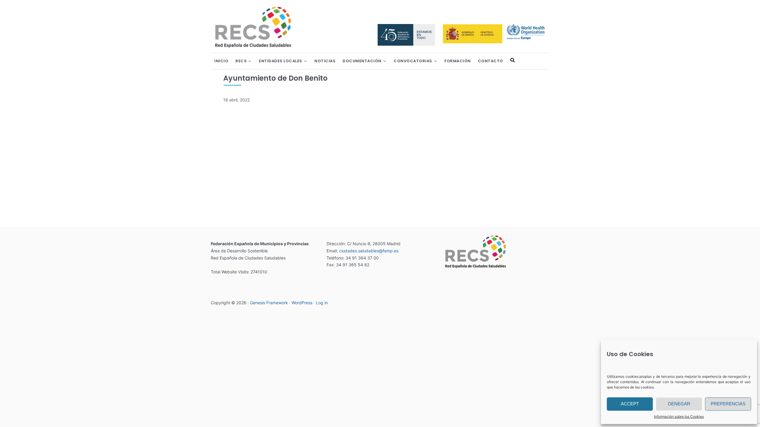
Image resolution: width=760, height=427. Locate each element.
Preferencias (728, 403)
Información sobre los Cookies (679, 416)
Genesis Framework (269, 302)
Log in (322, 302)
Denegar (679, 403)
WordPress (302, 302)
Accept (630, 403)
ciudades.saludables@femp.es (368, 250)
